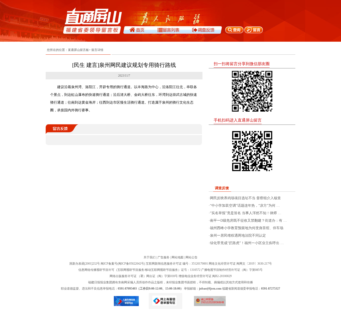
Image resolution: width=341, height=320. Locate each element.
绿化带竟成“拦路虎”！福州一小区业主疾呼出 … (247, 243)
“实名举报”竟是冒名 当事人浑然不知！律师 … (245, 213)
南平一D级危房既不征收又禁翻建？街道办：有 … (248, 220)
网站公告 (191, 257)
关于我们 (150, 257)
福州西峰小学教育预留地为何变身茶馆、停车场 (246, 228)
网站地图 (177, 257)
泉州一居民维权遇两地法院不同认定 (238, 235)
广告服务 (164, 257)
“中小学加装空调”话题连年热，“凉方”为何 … (245, 205)
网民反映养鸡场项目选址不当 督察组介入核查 (245, 198)
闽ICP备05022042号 (131, 263)
